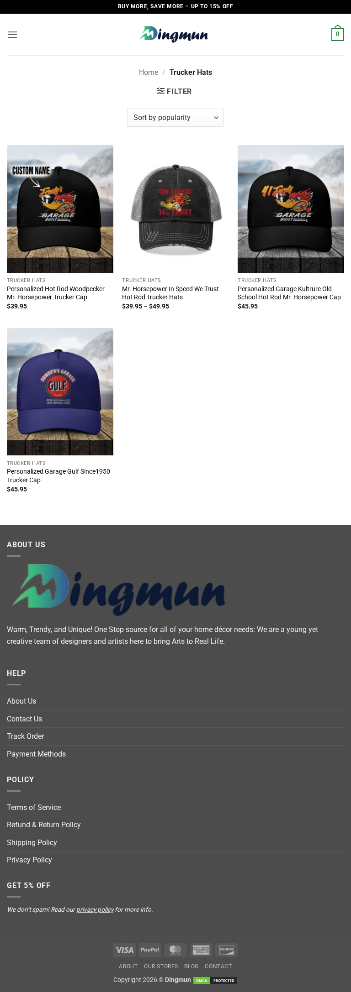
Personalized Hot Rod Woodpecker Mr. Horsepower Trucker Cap (56, 293)
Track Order (25, 736)
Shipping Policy (32, 842)
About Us (21, 701)
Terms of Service (34, 807)
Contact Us (24, 719)
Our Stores (161, 966)
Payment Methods (36, 754)
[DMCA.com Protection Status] (215, 980)
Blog (191, 966)
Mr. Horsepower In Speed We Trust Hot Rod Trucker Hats (170, 293)
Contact (218, 966)
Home (148, 72)
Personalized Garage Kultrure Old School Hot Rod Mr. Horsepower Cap (289, 293)
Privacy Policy (29, 860)
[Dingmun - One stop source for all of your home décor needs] (175, 34)
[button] (12, 34)
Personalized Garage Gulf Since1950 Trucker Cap (58, 476)
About (128, 966)
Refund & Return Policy (44, 824)
